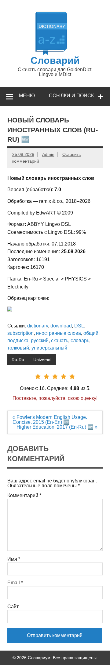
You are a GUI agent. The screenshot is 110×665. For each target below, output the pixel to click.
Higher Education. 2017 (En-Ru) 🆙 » (56, 427)
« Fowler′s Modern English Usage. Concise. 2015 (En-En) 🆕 (50, 420)
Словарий (55, 60)
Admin (48, 154)
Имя (13, 559)
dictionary (37, 325)
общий (90, 333)
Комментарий (24, 495)
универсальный (49, 347)
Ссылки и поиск (71, 95)
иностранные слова (58, 333)
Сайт (13, 606)
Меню (27, 95)
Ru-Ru (18, 359)
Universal (42, 359)
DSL (79, 325)
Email (15, 582)
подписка (17, 340)
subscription (20, 333)
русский (40, 340)
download (61, 325)
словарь (80, 340)
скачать (59, 340)
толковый (18, 347)
